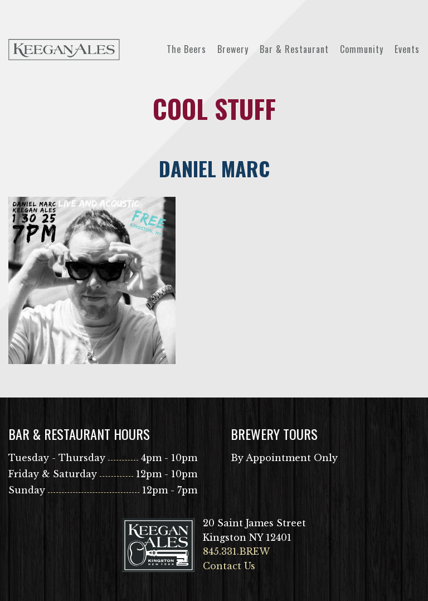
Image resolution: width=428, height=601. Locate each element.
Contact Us (229, 565)
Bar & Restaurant (294, 49)
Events (407, 49)
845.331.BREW (236, 551)
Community (361, 49)
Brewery (233, 49)
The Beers (186, 49)
